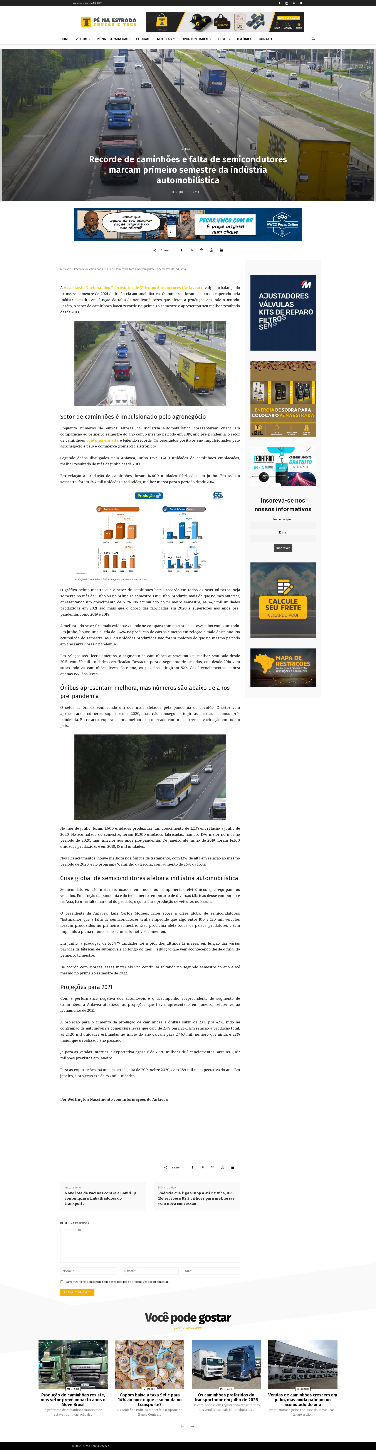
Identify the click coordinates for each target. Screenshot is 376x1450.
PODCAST (143, 39)
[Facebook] (279, 3)
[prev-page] (182, 1427)
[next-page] (192, 1427)
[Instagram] (286, 3)
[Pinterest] (201, 250)
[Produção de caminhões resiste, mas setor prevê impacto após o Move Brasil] (73, 1364)
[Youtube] (301, 3)
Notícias (164, 39)
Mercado (187, 149)
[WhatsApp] (211, 250)
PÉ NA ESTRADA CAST (113, 39)
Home (65, 39)
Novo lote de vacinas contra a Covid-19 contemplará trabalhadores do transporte (100, 1198)
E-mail (283, 532)
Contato (266, 39)
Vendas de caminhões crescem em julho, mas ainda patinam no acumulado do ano (302, 1399)
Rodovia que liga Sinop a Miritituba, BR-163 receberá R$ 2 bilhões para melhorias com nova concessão (196, 1198)
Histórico (244, 39)
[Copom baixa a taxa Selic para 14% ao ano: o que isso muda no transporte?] (149, 1364)
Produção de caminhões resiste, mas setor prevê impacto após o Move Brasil (73, 1399)
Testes (224, 39)
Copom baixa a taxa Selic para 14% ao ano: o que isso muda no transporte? (150, 1399)
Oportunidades (194, 39)
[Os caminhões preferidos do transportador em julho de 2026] (226, 1364)
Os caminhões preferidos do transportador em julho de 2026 (226, 1397)
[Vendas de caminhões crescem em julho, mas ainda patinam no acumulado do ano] (302, 1364)
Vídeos (81, 39)
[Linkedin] (221, 250)
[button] (313, 39)
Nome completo (283, 519)
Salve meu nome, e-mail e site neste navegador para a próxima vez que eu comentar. (117, 1281)
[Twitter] (293, 3)
